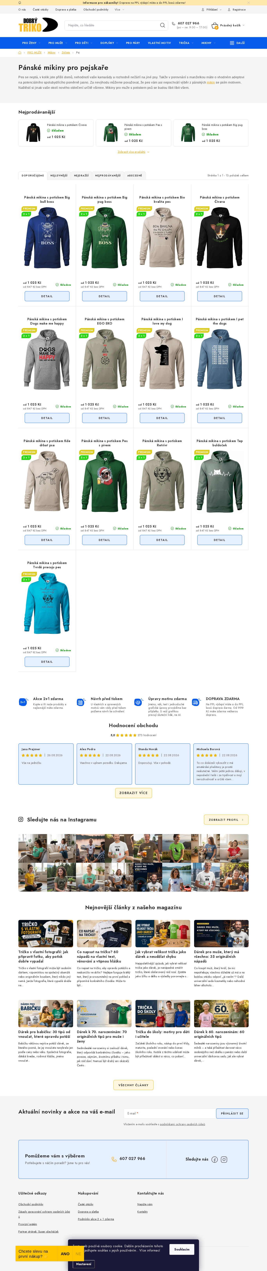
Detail (47, 296)
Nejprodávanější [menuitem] (108, 175)
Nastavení (83, 1264)
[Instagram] (224, 1159)
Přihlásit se (232, 1113)
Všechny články (133, 1085)
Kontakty (142, 1212)
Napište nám (145, 1204)
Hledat (162, 25)
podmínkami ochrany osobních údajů (182, 1124)
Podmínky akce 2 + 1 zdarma (96, 1219)
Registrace (239, 10)
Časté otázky (40, 10)
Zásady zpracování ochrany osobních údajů (44, 1214)
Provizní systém (27, 1224)
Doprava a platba (66, 10)
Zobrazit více (133, 793)
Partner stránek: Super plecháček (38, 1232)
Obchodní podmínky (95, 10)
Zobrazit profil (224, 820)
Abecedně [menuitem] (134, 175)
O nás (22, 10)
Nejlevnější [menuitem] (59, 175)
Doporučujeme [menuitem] (33, 175)
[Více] (237, 43)
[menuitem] (31, 43)
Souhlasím (181, 1249)
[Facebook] (214, 1159)
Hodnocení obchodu (133, 725)
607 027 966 (188, 23)
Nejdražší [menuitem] (81, 175)
